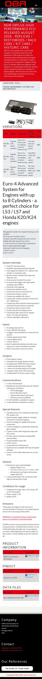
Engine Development (17, 61)
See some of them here (17, 668)
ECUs (8, 66)
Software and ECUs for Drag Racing (22, 88)
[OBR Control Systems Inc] (14, 5)
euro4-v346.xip (33, 596)
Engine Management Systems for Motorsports (24, 71)
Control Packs (13, 94)
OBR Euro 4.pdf (33, 556)
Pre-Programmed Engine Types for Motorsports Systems (22, 80)
